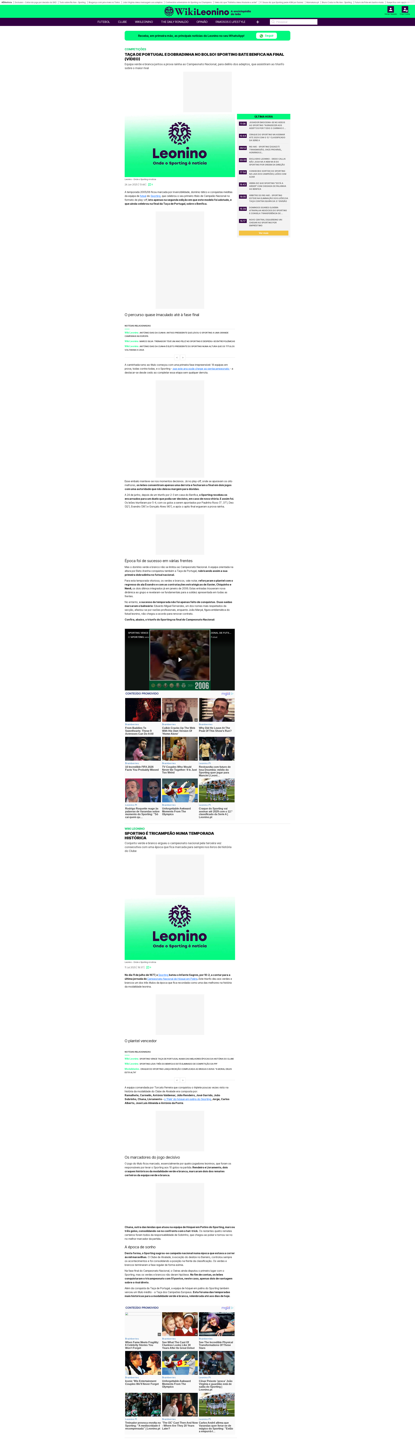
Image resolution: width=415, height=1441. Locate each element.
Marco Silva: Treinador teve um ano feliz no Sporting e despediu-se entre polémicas (187, 341)
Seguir (269, 35)
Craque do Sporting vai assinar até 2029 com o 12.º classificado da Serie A (267, 137)
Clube (122, 22)
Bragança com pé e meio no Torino (104, 2)
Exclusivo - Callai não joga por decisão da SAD (35, 2)
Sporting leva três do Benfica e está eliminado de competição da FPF (178, 1063)
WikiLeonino (144, 22)
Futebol (104, 22)
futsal (143, 196)
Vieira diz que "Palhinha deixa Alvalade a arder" (236, 2)
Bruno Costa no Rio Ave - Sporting (337, 2)
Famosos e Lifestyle (230, 22)
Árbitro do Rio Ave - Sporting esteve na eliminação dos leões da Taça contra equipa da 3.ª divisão (268, 198)
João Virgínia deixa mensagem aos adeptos (142, 2)
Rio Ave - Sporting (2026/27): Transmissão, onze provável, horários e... (265, 149)
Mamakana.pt (312, 2)
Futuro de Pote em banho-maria (369, 2)
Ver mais (263, 233)
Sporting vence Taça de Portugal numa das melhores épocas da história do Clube (187, 1058)
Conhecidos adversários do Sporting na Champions (189, 2)
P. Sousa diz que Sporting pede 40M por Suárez (281, 2)
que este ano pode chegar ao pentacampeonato (201, 368)
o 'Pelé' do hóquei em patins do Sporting (187, 1099)
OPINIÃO (202, 22)
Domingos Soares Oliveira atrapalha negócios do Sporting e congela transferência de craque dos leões (268, 210)
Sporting (155, 196)
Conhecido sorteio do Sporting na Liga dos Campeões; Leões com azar (268, 174)
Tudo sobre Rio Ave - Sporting (72, 2)
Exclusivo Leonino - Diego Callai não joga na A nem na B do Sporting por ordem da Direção (267, 162)
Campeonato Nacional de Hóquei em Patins (172, 978)
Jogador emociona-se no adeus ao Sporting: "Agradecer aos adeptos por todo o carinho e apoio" (267, 125)
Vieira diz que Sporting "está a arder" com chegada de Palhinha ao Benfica (268, 186)
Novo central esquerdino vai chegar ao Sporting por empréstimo (266, 222)
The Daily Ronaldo (174, 22)
